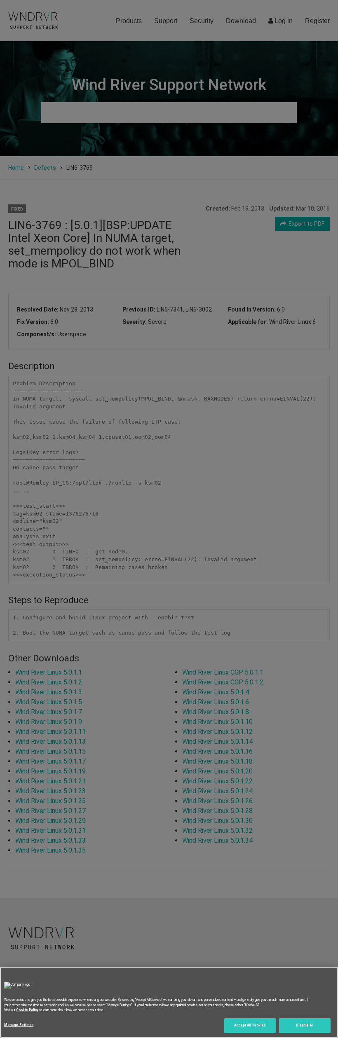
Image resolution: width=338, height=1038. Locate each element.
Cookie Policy (27, 1010)
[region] (169, 1002)
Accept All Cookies (250, 1025)
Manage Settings (18, 1025)
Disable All (304, 1025)
